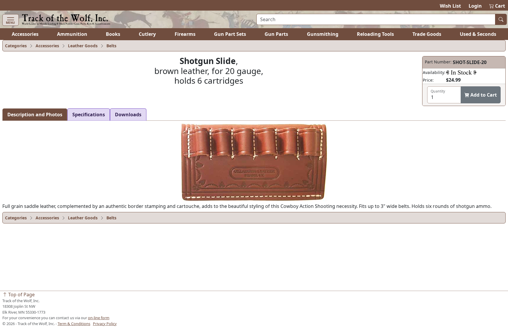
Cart (497, 6)
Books (113, 34)
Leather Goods (83, 45)
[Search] (501, 19)
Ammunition (72, 34)
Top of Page (21, 294)
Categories (16, 45)
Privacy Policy (105, 323)
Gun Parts (276, 34)
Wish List (450, 6)
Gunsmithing (322, 34)
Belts (111, 45)
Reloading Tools (375, 34)
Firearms (185, 34)
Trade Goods (426, 34)
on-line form (98, 317)
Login (475, 6)
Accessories (25, 34)
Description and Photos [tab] (34, 114)
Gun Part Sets (230, 34)
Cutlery (147, 34)
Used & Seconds (478, 34)
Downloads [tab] (128, 114)
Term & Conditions (74, 323)
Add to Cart (483, 95)
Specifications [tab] (88, 114)
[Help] (461, 72)
